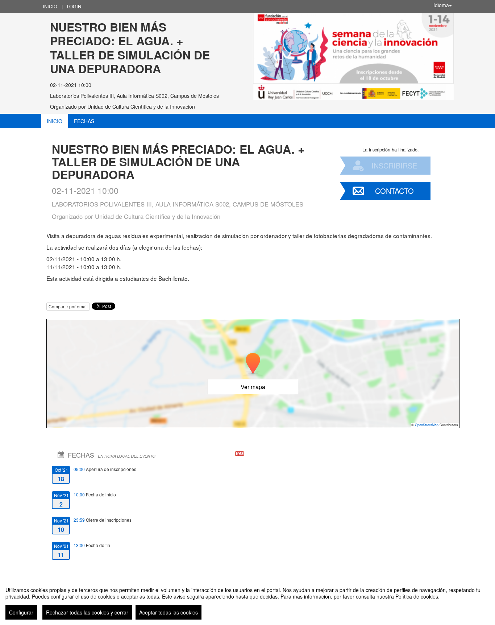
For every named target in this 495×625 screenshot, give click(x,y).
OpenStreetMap (426, 424)
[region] (247, 600)
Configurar (21, 612)
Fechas (84, 121)
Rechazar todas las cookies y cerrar (87, 612)
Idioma (441, 5)
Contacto (394, 191)
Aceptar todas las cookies (168, 612)
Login (74, 6)
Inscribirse (394, 165)
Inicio (50, 6)
